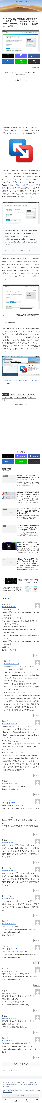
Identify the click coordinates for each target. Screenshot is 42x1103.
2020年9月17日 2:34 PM (9, 870)
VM (25, 394)
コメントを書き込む (21, 1064)
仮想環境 (6, 394)
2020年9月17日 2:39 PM (9, 898)
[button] (34, 61)
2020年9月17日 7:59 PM (9, 924)
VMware (31, 394)
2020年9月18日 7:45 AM (9, 993)
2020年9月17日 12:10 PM (9, 783)
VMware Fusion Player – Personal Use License (22, 380)
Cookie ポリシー (7, 1092)
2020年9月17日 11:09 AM (9, 724)
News (19, 394)
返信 (37, 655)
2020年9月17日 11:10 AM (11, 664)
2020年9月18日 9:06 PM (9, 1041)
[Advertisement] (21, 102)
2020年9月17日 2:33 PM (9, 842)
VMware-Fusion (8, 397)
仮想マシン (33, 397)
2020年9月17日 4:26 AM (9, 607)
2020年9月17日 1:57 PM (9, 803)
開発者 (5, 400)
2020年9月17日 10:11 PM (9, 971)
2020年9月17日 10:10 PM (9, 949)
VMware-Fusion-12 (21, 397)
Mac (13, 394)
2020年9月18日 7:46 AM (9, 1018)
